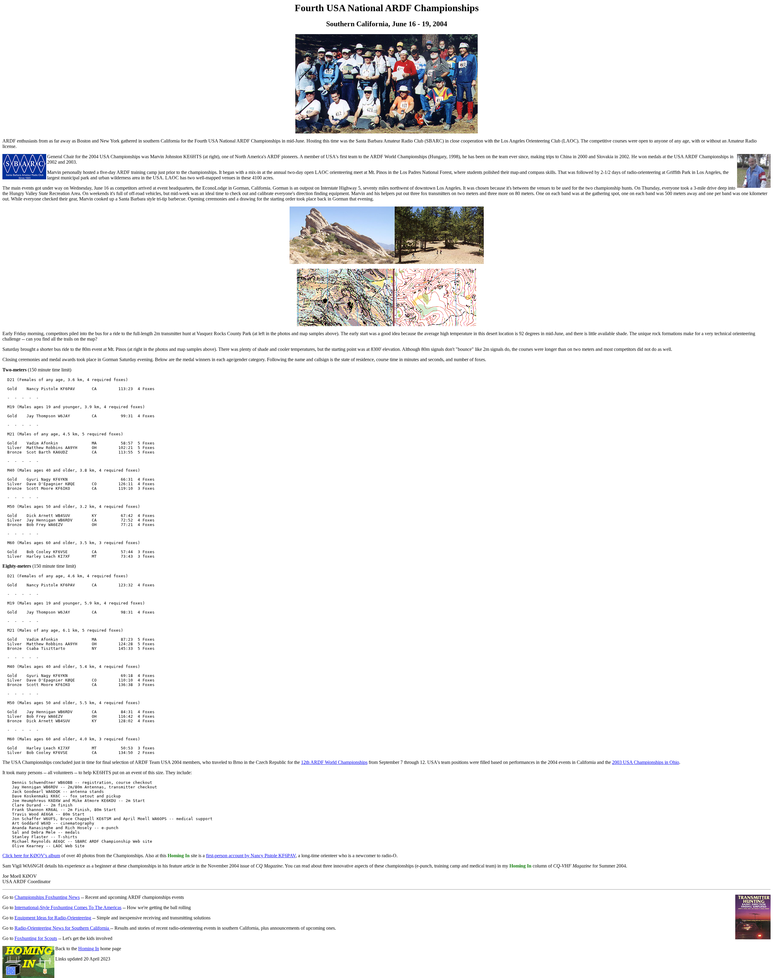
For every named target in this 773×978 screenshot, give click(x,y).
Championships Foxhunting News (47, 897)
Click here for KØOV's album (31, 855)
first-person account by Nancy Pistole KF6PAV (251, 855)
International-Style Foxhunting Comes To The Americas (67, 907)
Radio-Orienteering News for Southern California (62, 928)
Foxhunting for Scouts (35, 938)
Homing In (88, 948)
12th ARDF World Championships (334, 762)
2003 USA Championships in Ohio (645, 762)
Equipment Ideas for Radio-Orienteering (52, 917)
